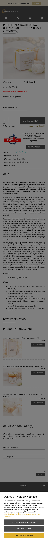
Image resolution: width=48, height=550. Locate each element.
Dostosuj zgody (24, 529)
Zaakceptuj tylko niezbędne (24, 522)
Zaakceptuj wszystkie (24, 535)
